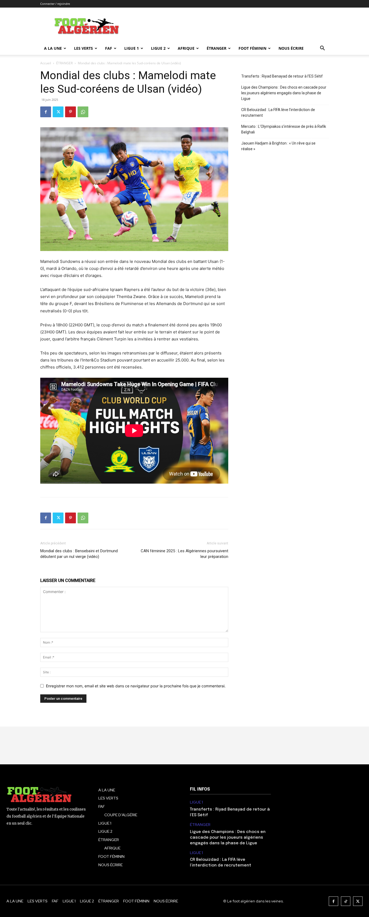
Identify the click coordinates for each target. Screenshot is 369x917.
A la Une (53, 48)
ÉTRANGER (216, 48)
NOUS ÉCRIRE (291, 48)
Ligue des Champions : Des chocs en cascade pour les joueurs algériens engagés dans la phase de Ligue (283, 93)
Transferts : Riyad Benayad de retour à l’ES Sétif (282, 76)
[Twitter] (58, 111)
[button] (322, 48)
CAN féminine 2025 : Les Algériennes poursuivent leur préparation (184, 553)
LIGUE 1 (131, 48)
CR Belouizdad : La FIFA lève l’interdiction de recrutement (278, 113)
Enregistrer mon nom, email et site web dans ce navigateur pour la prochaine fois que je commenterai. (136, 686)
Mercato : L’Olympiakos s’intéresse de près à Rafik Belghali (283, 129)
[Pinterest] (70, 111)
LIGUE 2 (158, 48)
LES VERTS (83, 48)
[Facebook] (45, 111)
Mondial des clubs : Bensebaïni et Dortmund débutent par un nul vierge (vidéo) (79, 553)
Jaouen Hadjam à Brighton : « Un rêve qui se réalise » (278, 146)
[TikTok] (345, 901)
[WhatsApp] (83, 111)
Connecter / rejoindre (55, 4)
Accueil (45, 63)
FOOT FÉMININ (252, 48)
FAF (108, 48)
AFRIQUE (186, 48)
